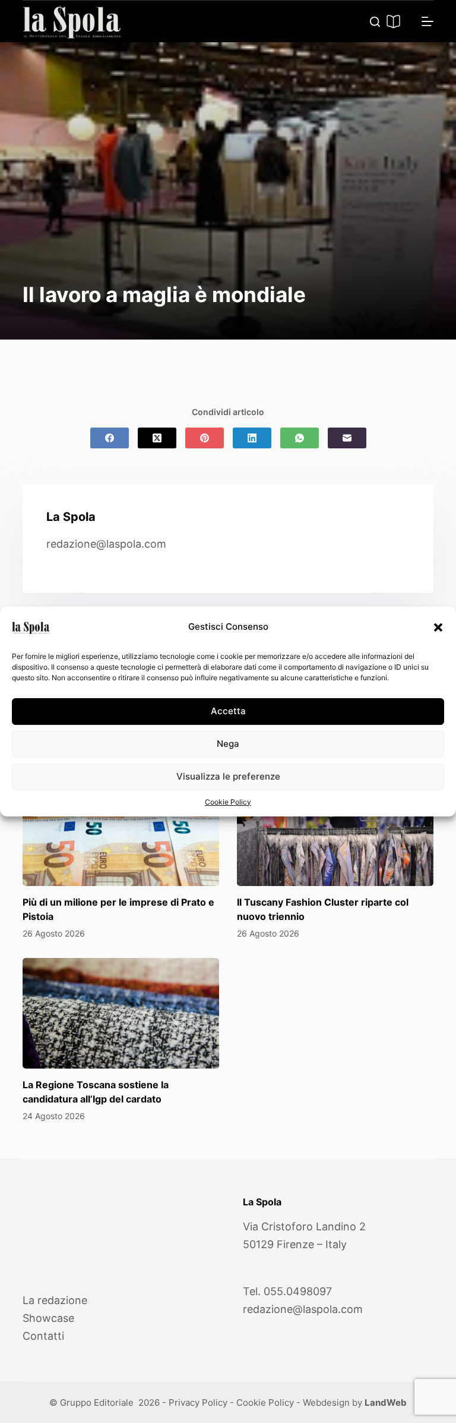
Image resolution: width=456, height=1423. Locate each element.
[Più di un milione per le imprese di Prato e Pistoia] (121, 830)
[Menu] (427, 21)
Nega (228, 743)
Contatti (43, 1336)
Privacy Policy (198, 1402)
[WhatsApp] (299, 438)
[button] (438, 627)
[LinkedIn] (252, 438)
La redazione (55, 1300)
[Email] (347, 438)
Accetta (228, 711)
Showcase (48, 1318)
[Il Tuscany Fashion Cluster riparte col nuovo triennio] (335, 830)
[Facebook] (109, 438)
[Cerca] (375, 22)
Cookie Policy (228, 801)
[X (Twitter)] (157, 438)
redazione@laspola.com (106, 544)
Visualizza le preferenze (228, 776)
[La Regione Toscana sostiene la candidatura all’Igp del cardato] (121, 1013)
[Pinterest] (204, 438)
